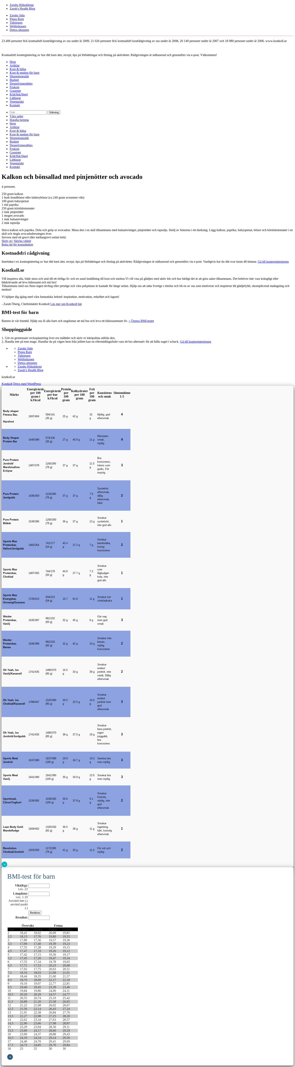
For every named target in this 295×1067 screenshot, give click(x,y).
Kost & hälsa (18, 69)
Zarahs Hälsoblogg (22, 5)
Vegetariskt (17, 101)
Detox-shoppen (19, 30)
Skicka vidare (22, 241)
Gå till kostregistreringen (273, 261)
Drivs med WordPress (27, 383)
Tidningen (16, 22)
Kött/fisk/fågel (19, 94)
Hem (13, 62)
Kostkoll (7, 383)
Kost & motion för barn (24, 72)
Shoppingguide (19, 76)
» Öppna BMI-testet (141, 321)
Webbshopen (18, 26)
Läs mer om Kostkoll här (66, 304)
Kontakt (15, 105)
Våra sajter (16, 116)
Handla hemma (19, 120)
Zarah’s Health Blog (30, 370)
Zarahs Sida (17, 15)
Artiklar (14, 65)
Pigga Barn (17, 19)
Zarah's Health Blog (22, 8)
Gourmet (15, 90)
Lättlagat (15, 98)
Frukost (14, 87)
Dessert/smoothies (21, 83)
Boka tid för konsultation (17, 244)
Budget (14, 80)
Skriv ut (7, 241)
